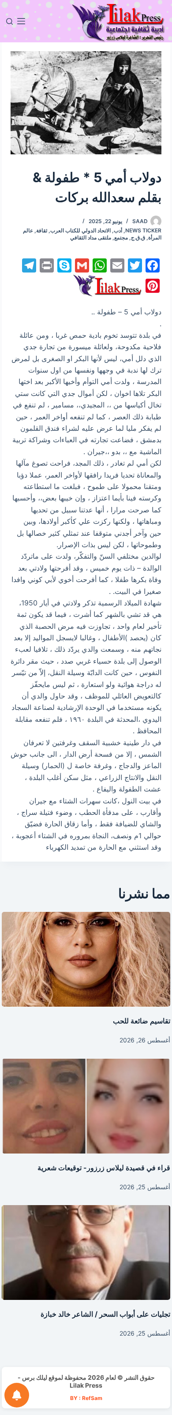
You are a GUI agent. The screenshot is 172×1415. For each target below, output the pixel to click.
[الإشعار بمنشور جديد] (16, 1395)
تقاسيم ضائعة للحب (141, 1020)
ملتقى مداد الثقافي (90, 237)
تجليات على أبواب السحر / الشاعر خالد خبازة (105, 1314)
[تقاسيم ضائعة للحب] (86, 959)
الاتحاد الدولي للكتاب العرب (80, 230)
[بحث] (9, 21)
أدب (118, 230)
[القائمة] (21, 21)
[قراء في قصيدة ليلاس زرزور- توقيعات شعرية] (86, 1106)
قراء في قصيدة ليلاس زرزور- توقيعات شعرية (103, 1167)
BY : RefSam (86, 1398)
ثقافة (41, 230)
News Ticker (143, 230)
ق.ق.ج (138, 237)
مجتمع (121, 237)
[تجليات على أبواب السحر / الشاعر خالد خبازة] (86, 1252)
